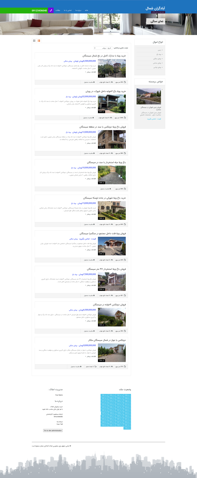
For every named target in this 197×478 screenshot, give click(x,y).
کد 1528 (127, 416)
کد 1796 (127, 428)
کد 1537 (119, 422)
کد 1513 (119, 404)
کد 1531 (104, 416)
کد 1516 (127, 407)
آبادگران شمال (155, 8)
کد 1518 (111, 407)
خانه (86, 10)
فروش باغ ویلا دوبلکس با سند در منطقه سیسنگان (102, 127)
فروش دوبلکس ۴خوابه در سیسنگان (109, 304)
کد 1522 (111, 410)
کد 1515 (104, 404)
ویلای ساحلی (157, 63)
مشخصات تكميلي (145, 115)
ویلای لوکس (157, 67)
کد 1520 (127, 410)
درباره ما (78, 10)
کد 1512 (127, 404)
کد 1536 (127, 422)
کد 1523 (104, 410)
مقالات (58, 10)
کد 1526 (112, 413)
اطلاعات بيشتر (91, 72)
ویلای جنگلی (157, 59)
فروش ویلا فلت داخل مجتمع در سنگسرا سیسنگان (103, 233)
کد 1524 (127, 413)
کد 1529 (119, 416)
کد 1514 (111, 404)
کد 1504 (127, 398)
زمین (159, 50)
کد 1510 (111, 401)
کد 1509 (119, 401)
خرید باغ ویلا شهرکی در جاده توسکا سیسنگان (104, 198)
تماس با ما (68, 10)
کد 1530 (111, 416)
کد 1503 (104, 395)
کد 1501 (119, 395)
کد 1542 (119, 425)
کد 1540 (104, 422)
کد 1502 (111, 395)
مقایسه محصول (88, 82)
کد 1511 (104, 401)
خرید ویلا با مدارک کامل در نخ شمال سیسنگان (104, 56)
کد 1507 (104, 398)
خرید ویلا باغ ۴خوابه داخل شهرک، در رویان (106, 91)
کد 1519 (104, 407)
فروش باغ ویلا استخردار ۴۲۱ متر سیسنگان (106, 269)
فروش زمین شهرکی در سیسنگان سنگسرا (151, 108)
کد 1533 (119, 419)
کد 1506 (111, 398)
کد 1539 (111, 422)
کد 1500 (127, 395)
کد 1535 (104, 419)
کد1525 (119, 413)
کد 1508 (127, 401)
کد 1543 (111, 425)
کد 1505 (119, 398)
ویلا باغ (159, 54)
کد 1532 (127, 419)
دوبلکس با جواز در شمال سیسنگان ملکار (107, 340)
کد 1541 (127, 425)
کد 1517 (119, 407)
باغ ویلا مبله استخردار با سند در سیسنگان (106, 162)
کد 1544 (104, 425)
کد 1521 (119, 410)
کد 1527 (104, 413)
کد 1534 (111, 419)
